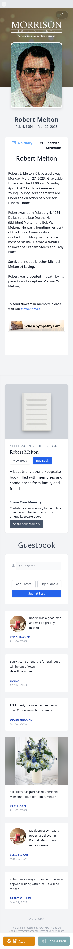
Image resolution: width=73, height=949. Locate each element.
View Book (20, 460)
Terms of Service (47, 931)
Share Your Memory (26, 524)
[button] (36, 761)
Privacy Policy (25, 931)
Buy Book (42, 460)
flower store (30, 309)
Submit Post (36, 593)
